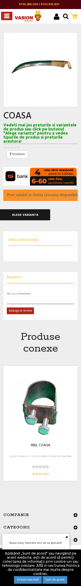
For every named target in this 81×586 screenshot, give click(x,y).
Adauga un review (20, 310)
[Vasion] (27, 16)
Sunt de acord (54, 579)
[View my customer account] (56, 17)
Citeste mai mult (28, 579)
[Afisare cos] (75, 16)
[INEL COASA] (40, 407)
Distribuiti (18, 154)
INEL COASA (40, 445)
